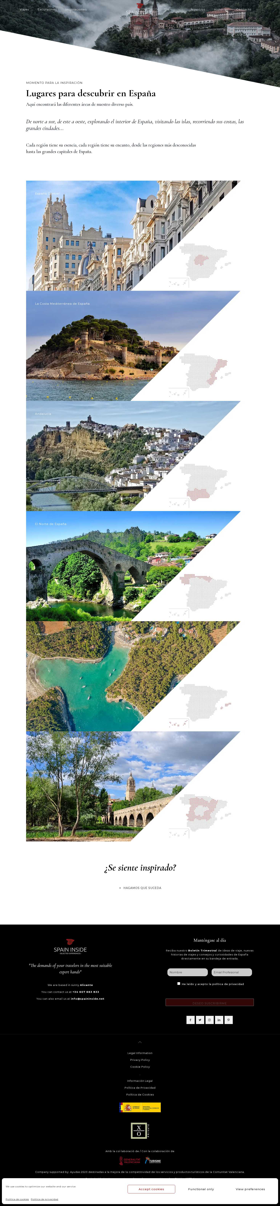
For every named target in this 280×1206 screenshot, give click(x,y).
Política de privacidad (44, 1199)
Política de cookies (17, 1199)
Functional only (201, 1189)
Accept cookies (151, 1189)
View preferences (250, 1189)
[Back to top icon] (140, 1042)
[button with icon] (190, 1020)
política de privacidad (228, 984)
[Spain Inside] (140, 9)
